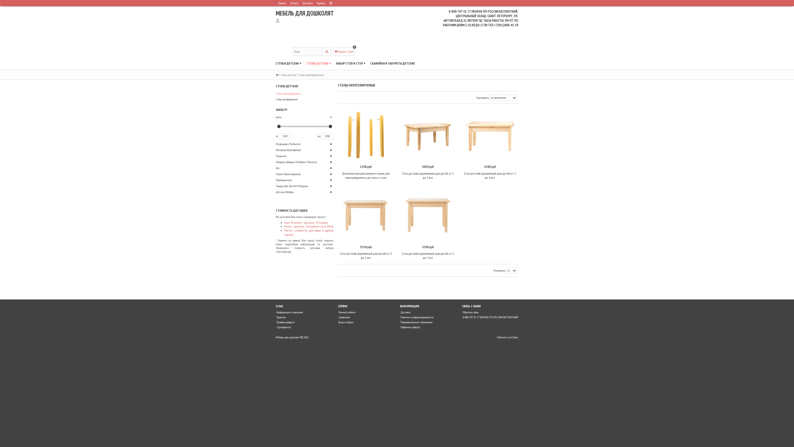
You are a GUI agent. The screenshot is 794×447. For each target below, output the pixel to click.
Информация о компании (289, 312)
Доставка (308, 3)
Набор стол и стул (350, 63)
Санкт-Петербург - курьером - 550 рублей (306, 223)
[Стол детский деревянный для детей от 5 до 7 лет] (428, 215)
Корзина (321, 3)
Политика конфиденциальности (417, 317)
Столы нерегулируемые (288, 93)
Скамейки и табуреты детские (392, 63)
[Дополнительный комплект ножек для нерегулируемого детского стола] (366, 135)
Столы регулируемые (287, 99)
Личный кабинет (347, 312)
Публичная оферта (410, 327)
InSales (514, 337)
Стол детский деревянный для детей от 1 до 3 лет (428, 175)
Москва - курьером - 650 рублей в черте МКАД (309, 226)
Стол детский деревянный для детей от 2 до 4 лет (490, 175)
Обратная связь (470, 312)
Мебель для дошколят (305, 13)
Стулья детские (287, 63)
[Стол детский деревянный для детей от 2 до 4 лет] (490, 135)
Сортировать (482, 98)
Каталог (294, 3)
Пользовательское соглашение (416, 322)
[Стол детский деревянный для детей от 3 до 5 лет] (366, 215)
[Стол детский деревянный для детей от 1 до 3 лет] (428, 135)
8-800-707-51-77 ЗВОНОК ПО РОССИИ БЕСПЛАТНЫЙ (490, 317)
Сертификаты (283, 327)
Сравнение (344, 317)
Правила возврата (285, 322)
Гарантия (281, 317)
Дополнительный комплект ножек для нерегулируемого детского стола (366, 175)
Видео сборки (345, 322)
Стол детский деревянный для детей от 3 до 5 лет (366, 255)
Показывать (499, 270)
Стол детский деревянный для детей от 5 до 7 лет (428, 255)
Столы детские (317, 63)
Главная (282, 3)
